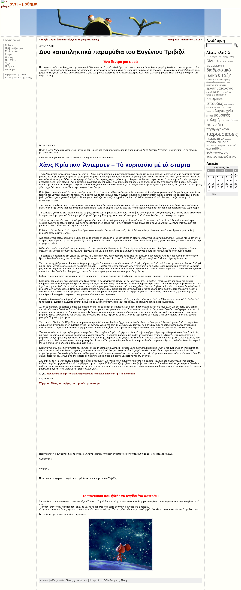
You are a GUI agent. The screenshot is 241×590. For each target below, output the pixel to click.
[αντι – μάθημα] (120, 22)
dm (46, 580)
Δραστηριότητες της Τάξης (18, 77)
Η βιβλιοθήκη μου (14, 48)
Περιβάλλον (11, 60)
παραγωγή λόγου (218, 129)
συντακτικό (231, 145)
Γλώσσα (9, 45)
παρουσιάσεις (222, 134)
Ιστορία (9, 54)
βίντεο (69, 580)
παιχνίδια (214, 124)
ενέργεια (219, 82)
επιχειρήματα (220, 85)
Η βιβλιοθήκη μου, (111, 580)
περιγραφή (213, 138)
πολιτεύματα (226, 139)
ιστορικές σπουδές (214, 101)
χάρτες (211, 156)
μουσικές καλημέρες (218, 117)
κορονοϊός (227, 107)
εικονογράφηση (214, 79)
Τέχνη (8, 63)
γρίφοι (230, 61)
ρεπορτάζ (221, 145)
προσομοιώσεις (217, 142)
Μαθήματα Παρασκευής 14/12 (184, 39)
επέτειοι (226, 82)
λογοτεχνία (224, 111)
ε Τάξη (224, 75)
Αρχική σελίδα (12, 40)
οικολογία (232, 120)
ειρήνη (227, 80)
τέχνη (208, 149)
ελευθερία (210, 82)
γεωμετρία (222, 61)
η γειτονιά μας (226, 92)
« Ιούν (213, 194)
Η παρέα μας (215, 57)
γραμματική (215, 65)
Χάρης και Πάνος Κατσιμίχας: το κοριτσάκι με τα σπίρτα (70, 383)
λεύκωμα (210, 111)
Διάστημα (10, 69)
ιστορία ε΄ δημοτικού (216, 95)
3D (207, 56)
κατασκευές (229, 104)
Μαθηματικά (11, 51)
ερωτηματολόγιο (219, 88)
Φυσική (9, 57)
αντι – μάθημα (23, 3)
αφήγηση (228, 56)
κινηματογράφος (214, 107)
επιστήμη (210, 85)
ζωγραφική (212, 91)
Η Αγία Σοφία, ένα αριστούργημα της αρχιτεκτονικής (70, 39)
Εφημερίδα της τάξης (15, 74)
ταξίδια (216, 148)
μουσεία (209, 116)
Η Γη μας (9, 66)
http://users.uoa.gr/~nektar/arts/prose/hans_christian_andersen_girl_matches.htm (91, 373)
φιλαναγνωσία (217, 152)
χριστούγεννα (81, 580)
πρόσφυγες (211, 145)
